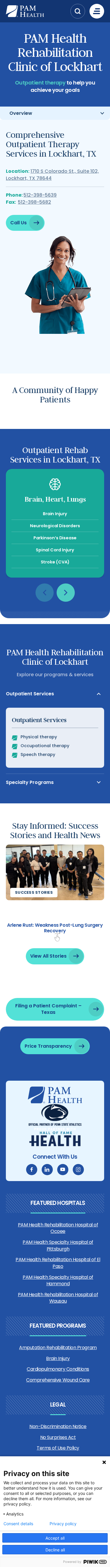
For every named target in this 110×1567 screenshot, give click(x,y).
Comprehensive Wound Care (57, 1380)
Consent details (18, 1523)
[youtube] (62, 1169)
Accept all (55, 1538)
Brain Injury (58, 1358)
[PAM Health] (36, 11)
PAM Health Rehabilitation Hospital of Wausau (58, 1297)
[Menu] (96, 11)
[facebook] (31, 1169)
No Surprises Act (58, 1437)
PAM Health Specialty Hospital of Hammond (58, 1280)
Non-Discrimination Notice (58, 1426)
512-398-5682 (34, 202)
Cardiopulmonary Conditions (58, 1369)
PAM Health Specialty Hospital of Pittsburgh (58, 1245)
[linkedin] (47, 1169)
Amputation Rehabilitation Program (58, 1347)
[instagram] (78, 1169)
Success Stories (34, 892)
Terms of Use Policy (58, 1448)
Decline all (55, 1549)
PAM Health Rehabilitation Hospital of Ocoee (58, 1228)
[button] (77, 11)
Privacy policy (63, 1523)
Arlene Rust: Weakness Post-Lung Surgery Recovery (55, 927)
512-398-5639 (40, 195)
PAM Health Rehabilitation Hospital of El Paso (58, 1262)
